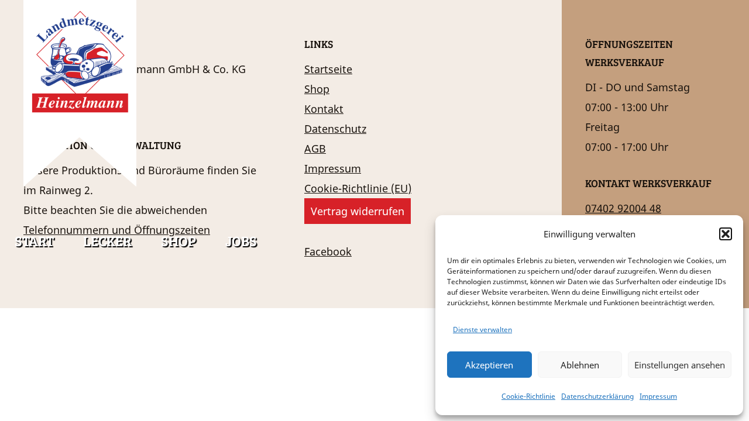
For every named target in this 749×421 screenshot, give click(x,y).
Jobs (241, 240)
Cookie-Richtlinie (528, 396)
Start (34, 240)
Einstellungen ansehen (679, 365)
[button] (725, 234)
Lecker (107, 240)
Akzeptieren (489, 365)
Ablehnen (580, 365)
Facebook (328, 251)
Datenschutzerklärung (597, 396)
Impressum (658, 396)
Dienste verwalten (482, 329)
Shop (178, 240)
